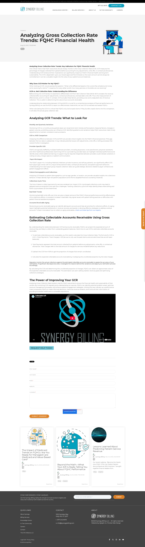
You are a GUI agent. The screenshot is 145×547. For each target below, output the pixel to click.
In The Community (106, 10)
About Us (92, 10)
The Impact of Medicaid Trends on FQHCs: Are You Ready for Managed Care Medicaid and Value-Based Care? (36, 455)
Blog (22, 49)
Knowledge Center (60, 10)
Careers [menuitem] (22, 526)
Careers (120, 10)
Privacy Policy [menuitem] (30, 539)
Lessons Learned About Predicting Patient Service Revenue (107, 448)
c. (88, 210)
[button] (109, 540)
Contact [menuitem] (22, 529)
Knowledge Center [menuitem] (26, 520)
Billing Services (78, 10)
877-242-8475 (102, 5)
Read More (49, 484)
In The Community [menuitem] (26, 523)
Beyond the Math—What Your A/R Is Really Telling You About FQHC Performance (72, 467)
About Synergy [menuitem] (25, 514)
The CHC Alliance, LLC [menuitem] (27, 532)
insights (65, 481)
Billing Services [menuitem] (24, 517)
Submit (119, 497)
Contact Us (116, 5)
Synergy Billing (29, 465)
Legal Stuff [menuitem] (23, 539)
